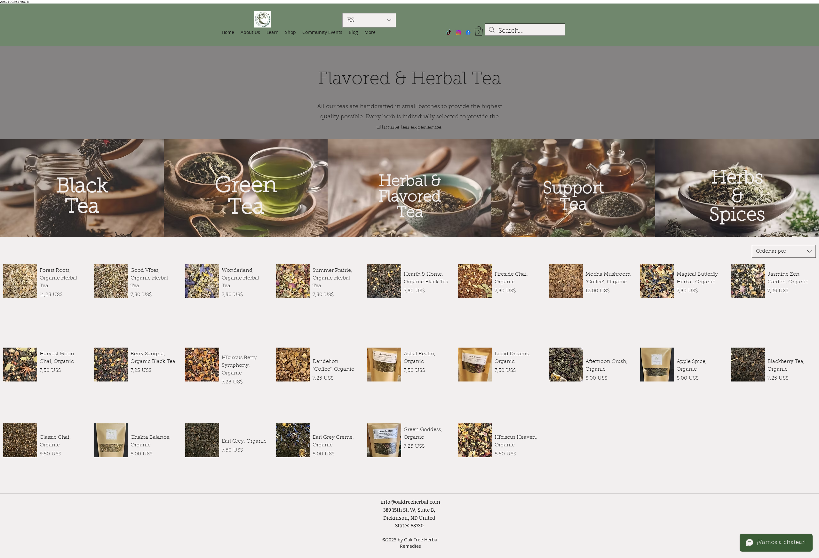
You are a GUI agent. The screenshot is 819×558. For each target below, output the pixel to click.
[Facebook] (468, 32)
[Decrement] (45, 308)
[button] (290, 32)
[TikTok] (449, 32)
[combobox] (784, 251)
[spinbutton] (62, 308)
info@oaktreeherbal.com (410, 501)
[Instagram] (458, 32)
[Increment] (80, 308)
